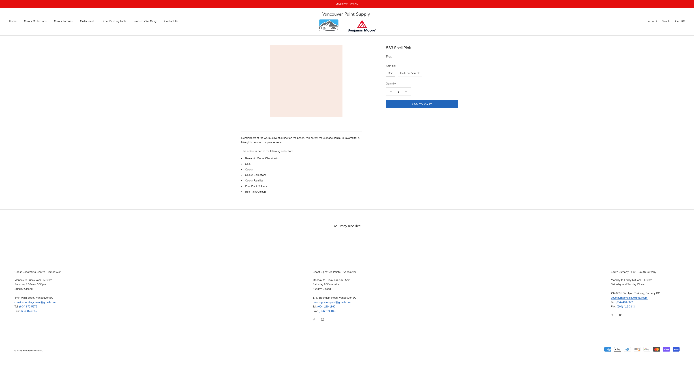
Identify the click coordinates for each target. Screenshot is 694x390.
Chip (390, 73)
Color (248, 163)
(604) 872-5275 (28, 306)
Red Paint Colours (256, 191)
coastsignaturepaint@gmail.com (332, 302)
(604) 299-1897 (328, 311)
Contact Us (171, 21)
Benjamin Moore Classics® (261, 158)
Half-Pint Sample (410, 73)
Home (12, 21)
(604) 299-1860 (326, 306)
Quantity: (391, 83)
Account (652, 21)
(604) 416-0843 (626, 306)
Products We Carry (145, 21)
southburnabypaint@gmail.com (629, 297)
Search (665, 21)
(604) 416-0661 (624, 302)
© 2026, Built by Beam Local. (28, 350)
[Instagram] (322, 319)
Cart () (680, 21)
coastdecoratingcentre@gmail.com (35, 302)
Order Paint (87, 21)
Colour (249, 169)
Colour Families (63, 21)
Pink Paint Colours (256, 186)
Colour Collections (35, 21)
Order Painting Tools (114, 21)
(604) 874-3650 (29, 311)
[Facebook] (314, 319)
